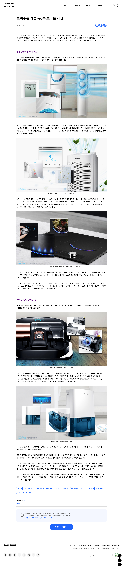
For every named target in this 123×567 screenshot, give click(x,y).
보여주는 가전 (40, 488)
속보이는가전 (74, 488)
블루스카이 (49, 488)
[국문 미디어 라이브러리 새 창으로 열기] (29, 555)
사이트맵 (72, 545)
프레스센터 (100, 6)
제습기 (19, 492)
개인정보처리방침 (94, 545)
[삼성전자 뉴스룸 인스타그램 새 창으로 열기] (10, 555)
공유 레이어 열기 (101, 25)
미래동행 (88, 6)
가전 (25, 488)
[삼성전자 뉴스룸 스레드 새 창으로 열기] (24, 555)
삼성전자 (57, 488)
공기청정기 (31, 488)
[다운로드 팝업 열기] (120, 556)
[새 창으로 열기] (116, 555)
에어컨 (82, 488)
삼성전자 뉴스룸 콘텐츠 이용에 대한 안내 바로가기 (39, 518)
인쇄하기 (105, 25)
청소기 (25, 492)
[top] (120, 564)
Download (97, 25)
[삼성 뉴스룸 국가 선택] (117, 5)
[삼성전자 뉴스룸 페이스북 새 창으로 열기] (15, 555)
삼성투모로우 (65, 488)
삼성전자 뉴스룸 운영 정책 (82, 545)
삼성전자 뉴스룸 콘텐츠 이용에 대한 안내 (109, 545)
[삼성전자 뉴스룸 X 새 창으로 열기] (19, 555)
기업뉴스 (66, 6)
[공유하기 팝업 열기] (120, 560)
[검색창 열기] (113, 5)
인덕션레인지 (90, 488)
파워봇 (31, 492)
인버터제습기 (99, 488)
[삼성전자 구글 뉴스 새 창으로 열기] (38, 555)
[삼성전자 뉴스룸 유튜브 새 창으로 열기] (5, 555)
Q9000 (19, 488)
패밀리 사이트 (95, 555)
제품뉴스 (77, 6)
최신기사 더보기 (61, 527)
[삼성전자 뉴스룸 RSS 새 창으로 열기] (33, 555)
